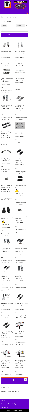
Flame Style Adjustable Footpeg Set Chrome (7, 79)
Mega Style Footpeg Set (7, 159)
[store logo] (7, 5)
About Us (4, 400)
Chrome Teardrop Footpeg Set (19, 105)
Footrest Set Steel (19, 332)
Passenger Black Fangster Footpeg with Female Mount (7, 361)
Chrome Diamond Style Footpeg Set (7, 105)
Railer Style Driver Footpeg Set (5, 248)
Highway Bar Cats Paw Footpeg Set (7, 275)
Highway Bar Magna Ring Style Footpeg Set (21, 304)
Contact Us (4, 407)
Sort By (13, 25)
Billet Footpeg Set (19, 78)
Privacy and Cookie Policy (8, 404)
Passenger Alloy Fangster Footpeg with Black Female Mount (21, 361)
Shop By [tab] (4, 25)
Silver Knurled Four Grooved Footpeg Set (6, 52)
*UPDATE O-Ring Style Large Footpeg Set (6, 186)
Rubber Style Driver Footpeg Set (20, 159)
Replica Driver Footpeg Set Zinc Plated (7, 217)
